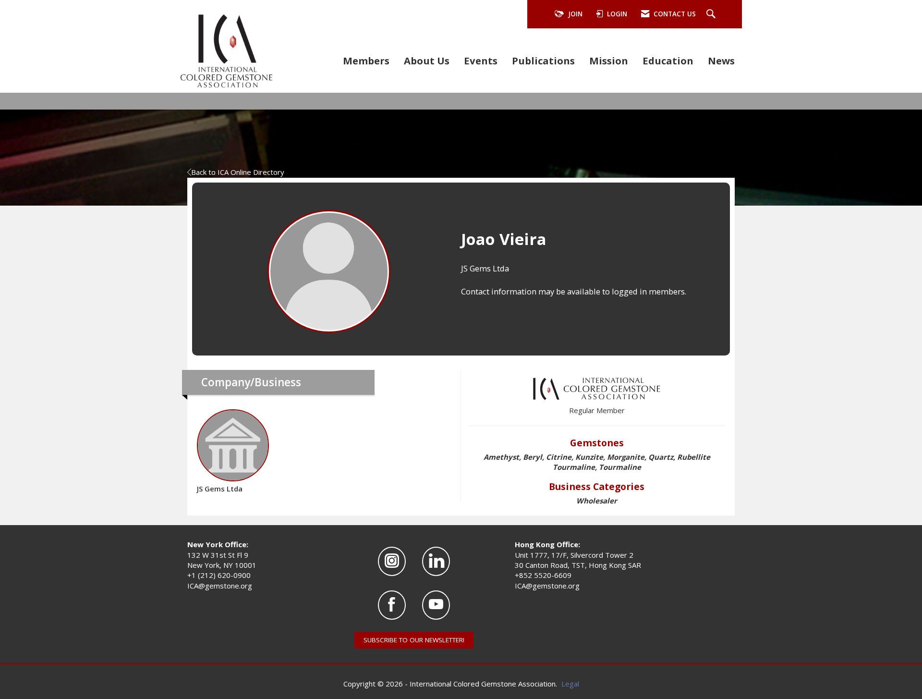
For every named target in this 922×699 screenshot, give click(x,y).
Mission (608, 60)
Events (480, 60)
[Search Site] (712, 14)
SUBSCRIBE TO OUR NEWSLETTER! (414, 640)
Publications (543, 60)
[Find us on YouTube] (436, 605)
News (721, 60)
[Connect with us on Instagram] (392, 561)
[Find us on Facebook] (392, 605)
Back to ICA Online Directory (237, 172)
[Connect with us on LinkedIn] (436, 561)
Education (668, 60)
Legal (570, 683)
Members (366, 60)
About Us (426, 60)
